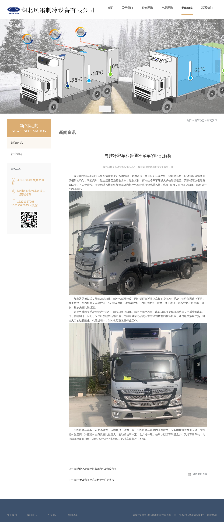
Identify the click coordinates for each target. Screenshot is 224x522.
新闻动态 (187, 7)
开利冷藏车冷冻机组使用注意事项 (95, 479)
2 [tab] (113, 111)
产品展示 (167, 7)
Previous (6, 66)
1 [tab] (109, 111)
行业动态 (17, 154)
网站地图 (212, 514)
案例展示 (147, 7)
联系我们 (207, 7)
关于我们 (127, 7)
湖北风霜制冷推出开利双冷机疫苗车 (97, 468)
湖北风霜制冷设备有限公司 (161, 514)
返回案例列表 (200, 474)
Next (217, 66)
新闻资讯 (17, 143)
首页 (110, 7)
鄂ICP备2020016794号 (191, 514)
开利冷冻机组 (97, 176)
